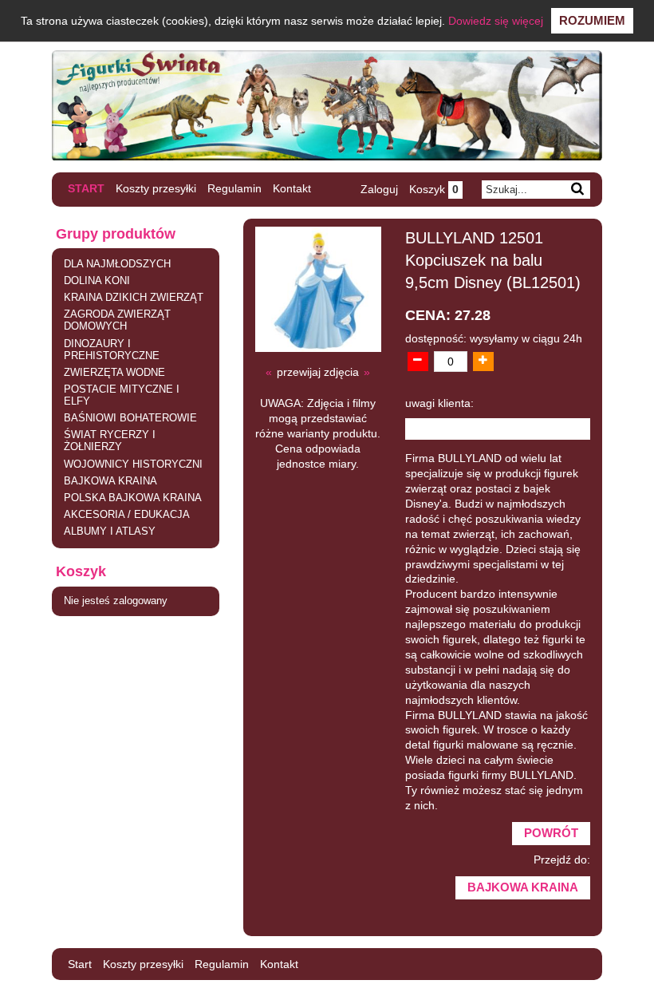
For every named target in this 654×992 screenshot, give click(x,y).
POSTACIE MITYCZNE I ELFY (121, 395)
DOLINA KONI (97, 281)
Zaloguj (379, 189)
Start (86, 188)
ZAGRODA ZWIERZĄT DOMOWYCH (117, 320)
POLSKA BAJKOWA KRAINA (133, 498)
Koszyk (434, 189)
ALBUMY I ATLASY (110, 531)
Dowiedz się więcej (495, 20)
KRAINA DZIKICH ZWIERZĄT (133, 297)
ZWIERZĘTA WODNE (114, 372)
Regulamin (234, 188)
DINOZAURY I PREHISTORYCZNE (112, 350)
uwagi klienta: (439, 403)
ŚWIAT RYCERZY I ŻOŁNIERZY (110, 441)
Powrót (551, 833)
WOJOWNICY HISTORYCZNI (133, 464)
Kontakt (292, 188)
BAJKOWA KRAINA (110, 481)
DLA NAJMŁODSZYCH (117, 264)
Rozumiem (592, 20)
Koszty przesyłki (156, 188)
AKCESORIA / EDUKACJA (127, 514)
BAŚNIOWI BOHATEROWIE (130, 418)
